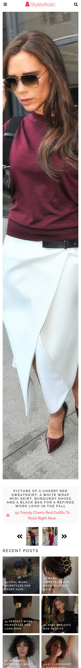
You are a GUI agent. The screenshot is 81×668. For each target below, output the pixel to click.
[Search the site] (76, 4)
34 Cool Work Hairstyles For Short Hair (18, 586)
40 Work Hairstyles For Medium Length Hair (56, 584)
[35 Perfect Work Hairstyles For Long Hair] (21, 614)
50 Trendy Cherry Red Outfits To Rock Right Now (42, 515)
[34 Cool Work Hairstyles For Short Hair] (21, 575)
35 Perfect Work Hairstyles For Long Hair (19, 625)
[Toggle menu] (5, 5)
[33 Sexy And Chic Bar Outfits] (59, 614)
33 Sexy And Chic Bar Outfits (57, 626)
